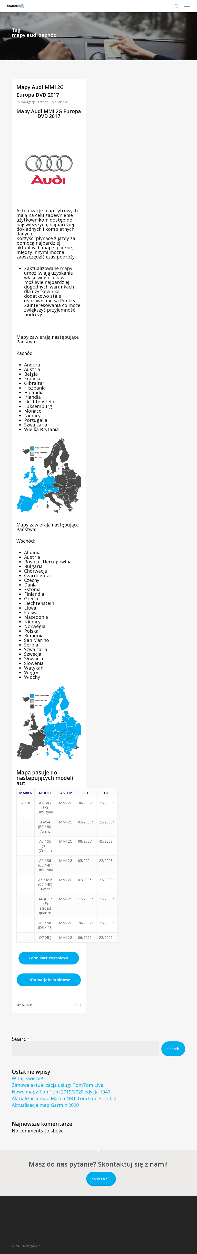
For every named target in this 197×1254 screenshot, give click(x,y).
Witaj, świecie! (27, 1078)
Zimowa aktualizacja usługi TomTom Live (57, 1085)
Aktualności (60, 102)
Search (21, 1038)
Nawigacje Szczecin (34, 102)
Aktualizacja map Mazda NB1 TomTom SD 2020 (64, 1098)
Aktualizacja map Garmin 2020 (45, 1105)
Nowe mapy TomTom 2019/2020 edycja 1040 (61, 1091)
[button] (187, 6)
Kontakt (101, 1179)
